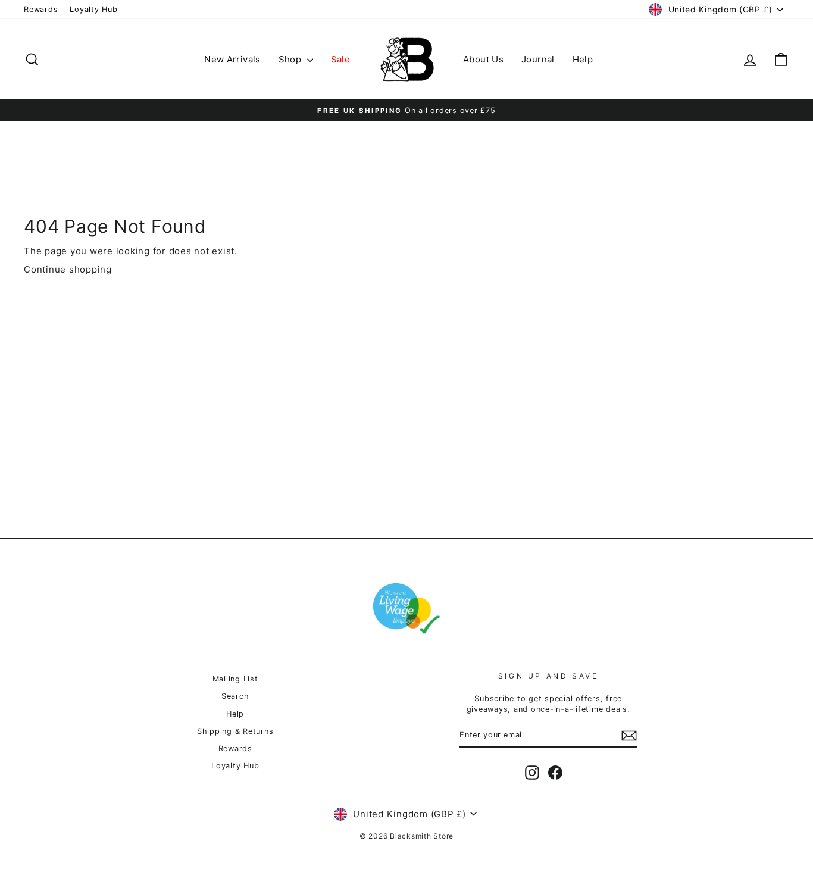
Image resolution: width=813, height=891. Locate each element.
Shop (291, 59)
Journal (538, 59)
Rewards (41, 9)
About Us (483, 59)
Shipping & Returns (235, 731)
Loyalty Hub (93, 9)
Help (583, 59)
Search (235, 696)
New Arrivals (232, 59)
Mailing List (235, 678)
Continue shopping (68, 269)
